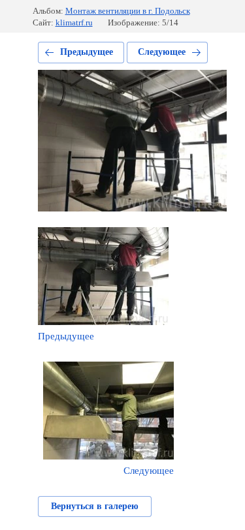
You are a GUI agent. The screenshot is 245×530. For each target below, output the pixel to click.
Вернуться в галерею (95, 506)
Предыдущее (86, 52)
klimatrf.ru (74, 22)
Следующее (162, 52)
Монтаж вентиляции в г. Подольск (127, 11)
